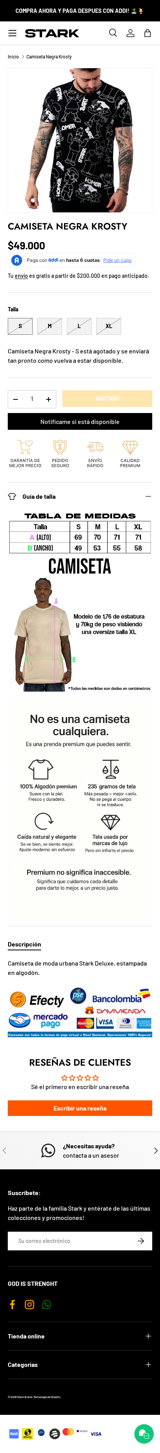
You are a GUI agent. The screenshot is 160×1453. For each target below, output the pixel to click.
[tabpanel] (80, 998)
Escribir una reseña (80, 1108)
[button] (147, 33)
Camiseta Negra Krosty (49, 56)
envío (21, 275)
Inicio (13, 56)
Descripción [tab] (24, 944)
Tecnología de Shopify (47, 1396)
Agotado (107, 398)
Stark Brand (24, 1396)
